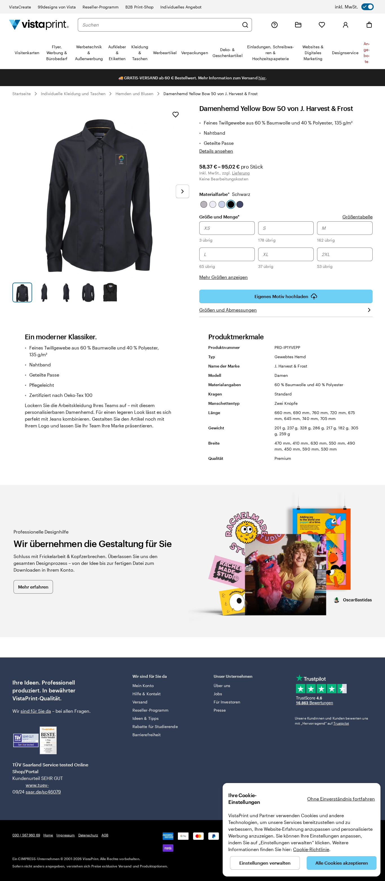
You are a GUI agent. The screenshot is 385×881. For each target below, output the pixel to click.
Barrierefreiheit (146, 734)
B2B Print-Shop (139, 7)
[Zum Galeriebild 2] (44, 292)
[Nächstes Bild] (182, 191)
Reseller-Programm (101, 7)
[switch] (354, 6)
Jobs (218, 693)
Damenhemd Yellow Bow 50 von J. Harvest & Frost (210, 93)
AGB (104, 835)
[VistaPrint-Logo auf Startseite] (39, 25)
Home (48, 835)
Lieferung (241, 172)
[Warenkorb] (369, 25)
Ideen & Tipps (145, 718)
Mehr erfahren (33, 586)
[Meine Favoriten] (322, 25)
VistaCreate (20, 7)
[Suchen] (245, 24)
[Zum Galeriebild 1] (22, 292)
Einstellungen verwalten (265, 862)
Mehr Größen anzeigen (223, 277)
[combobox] (160, 24)
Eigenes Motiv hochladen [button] (281, 296)
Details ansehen (216, 151)
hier (261, 77)
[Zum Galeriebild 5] (110, 292)
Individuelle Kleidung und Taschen (73, 93)
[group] (286, 251)
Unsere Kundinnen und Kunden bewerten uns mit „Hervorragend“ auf (331, 720)
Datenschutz (88, 835)
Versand (140, 701)
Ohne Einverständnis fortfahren (341, 798)
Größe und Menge (219, 216)
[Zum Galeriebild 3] (66, 292)
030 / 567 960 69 (26, 835)
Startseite (21, 93)
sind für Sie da (36, 711)
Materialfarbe (224, 194)
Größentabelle (357, 216)
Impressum (65, 835)
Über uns (222, 685)
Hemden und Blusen (134, 93)
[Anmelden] (345, 25)
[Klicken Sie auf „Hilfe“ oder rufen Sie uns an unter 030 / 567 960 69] (274, 25)
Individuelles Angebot (180, 7)
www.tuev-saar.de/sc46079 (34, 788)
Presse (220, 710)
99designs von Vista (57, 7)
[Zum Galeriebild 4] (88, 292)
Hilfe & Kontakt (146, 693)
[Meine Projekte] (298, 25)
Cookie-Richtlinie (311, 849)
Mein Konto (143, 685)
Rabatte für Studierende (155, 726)
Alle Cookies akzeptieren (341, 862)
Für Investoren (227, 701)
